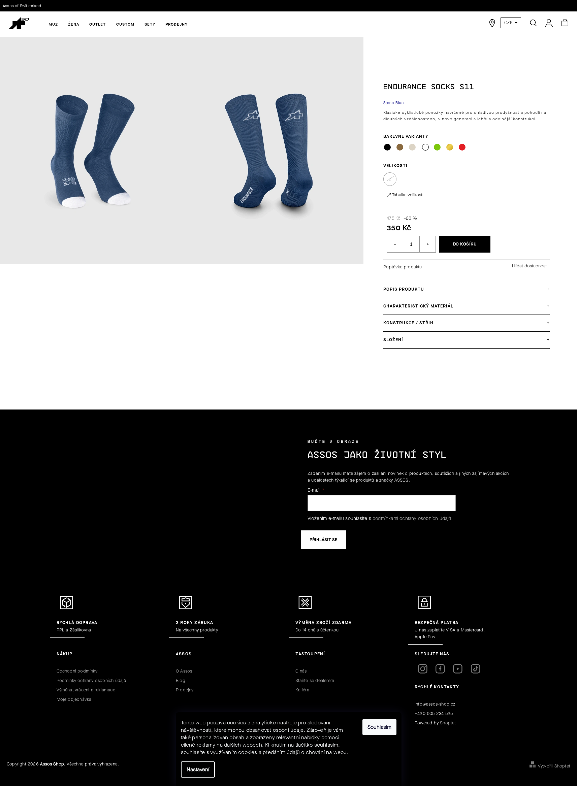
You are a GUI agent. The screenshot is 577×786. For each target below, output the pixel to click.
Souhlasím (379, 726)
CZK (509, 23)
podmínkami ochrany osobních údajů (412, 518)
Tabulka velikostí (407, 195)
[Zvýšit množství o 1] (427, 244)
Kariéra (302, 690)
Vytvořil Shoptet (554, 766)
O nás (301, 671)
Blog (180, 680)
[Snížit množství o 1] (395, 244)
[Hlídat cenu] (529, 266)
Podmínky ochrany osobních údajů (91, 680)
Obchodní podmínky (77, 671)
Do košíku (465, 244)
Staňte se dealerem (314, 680)
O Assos (184, 671)
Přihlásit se (323, 540)
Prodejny (185, 690)
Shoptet (448, 723)
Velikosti (395, 165)
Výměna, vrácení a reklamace (86, 690)
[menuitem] (53, 24)
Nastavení (198, 769)
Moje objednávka (74, 699)
